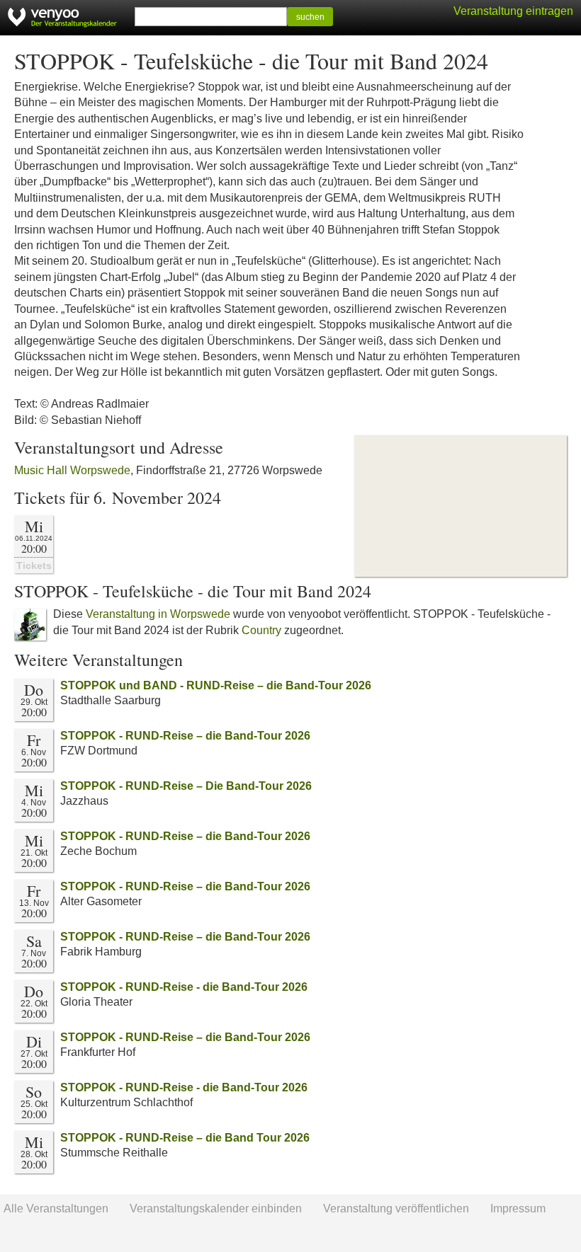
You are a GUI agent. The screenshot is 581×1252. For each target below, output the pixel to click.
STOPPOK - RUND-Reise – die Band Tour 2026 (185, 1138)
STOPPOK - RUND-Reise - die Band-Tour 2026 (184, 987)
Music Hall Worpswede (72, 470)
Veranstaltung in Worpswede (158, 614)
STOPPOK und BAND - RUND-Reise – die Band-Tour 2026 (215, 685)
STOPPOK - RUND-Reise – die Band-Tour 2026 (185, 736)
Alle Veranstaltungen (56, 1208)
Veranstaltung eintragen (513, 11)
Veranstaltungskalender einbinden (216, 1208)
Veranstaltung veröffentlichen (396, 1208)
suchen (310, 17)
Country (261, 630)
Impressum (518, 1208)
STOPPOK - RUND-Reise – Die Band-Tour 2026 (186, 786)
